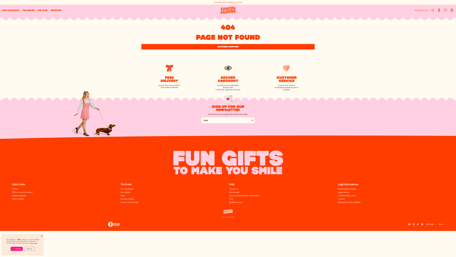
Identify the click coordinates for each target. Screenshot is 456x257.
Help (231, 184)
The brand (126, 184)
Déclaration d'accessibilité (349, 202)
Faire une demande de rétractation (244, 195)
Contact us (233, 189)
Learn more (33, 243)
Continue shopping (228, 47)
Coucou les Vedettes (129, 202)
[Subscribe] (252, 120)
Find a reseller (18, 199)
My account (234, 192)
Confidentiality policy (347, 195)
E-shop (15, 189)
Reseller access (421, 10)
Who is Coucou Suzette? (22, 192)
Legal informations (348, 184)
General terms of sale (347, 189)
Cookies (341, 199)
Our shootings (127, 189)
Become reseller (128, 199)
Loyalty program (19, 195)
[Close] (41, 236)
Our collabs (125, 192)
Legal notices (343, 192)
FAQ (231, 199)
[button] (10, 10)
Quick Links (18, 184)
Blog (122, 195)
